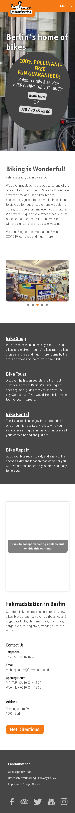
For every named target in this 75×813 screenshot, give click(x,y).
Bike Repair (17, 450)
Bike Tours (16, 374)
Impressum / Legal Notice (24, 784)
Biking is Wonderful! (36, 169)
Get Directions (25, 729)
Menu (64, 6)
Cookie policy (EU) (19, 771)
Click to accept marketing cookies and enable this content (37, 546)
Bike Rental (17, 414)
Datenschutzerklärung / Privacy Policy (32, 778)
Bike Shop (16, 338)
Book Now (37, 96)
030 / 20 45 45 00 (35, 110)
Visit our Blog (14, 232)
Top (71, 809)
